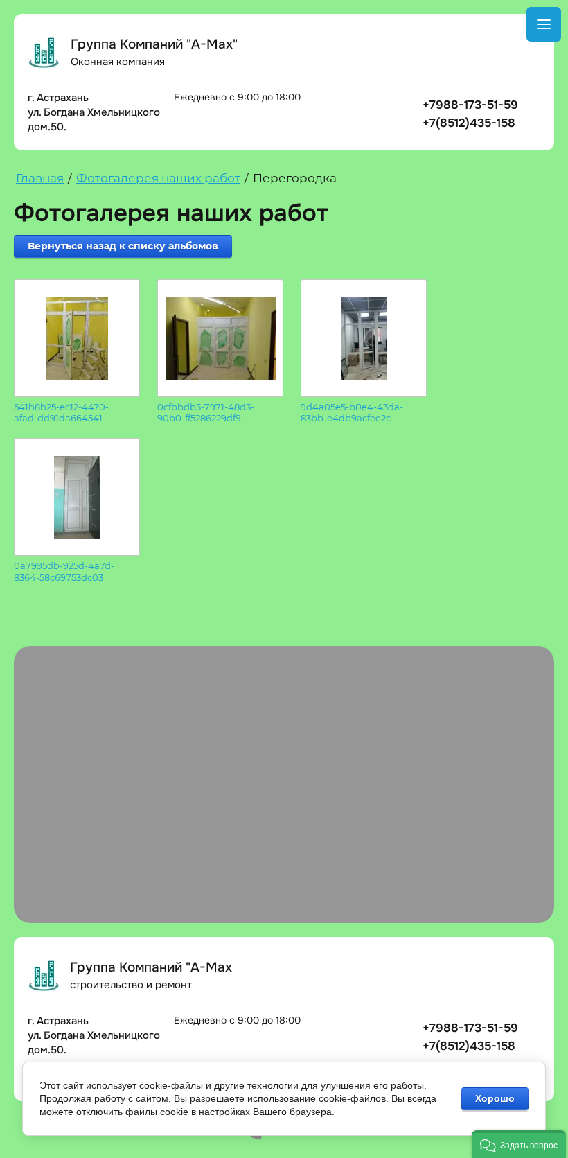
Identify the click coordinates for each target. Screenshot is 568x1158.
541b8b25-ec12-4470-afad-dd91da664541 (61, 412)
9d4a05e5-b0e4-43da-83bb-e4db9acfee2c (352, 412)
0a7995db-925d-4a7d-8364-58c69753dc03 (64, 571)
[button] (519, 1144)
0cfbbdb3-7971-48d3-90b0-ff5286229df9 (205, 412)
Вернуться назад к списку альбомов (123, 246)
